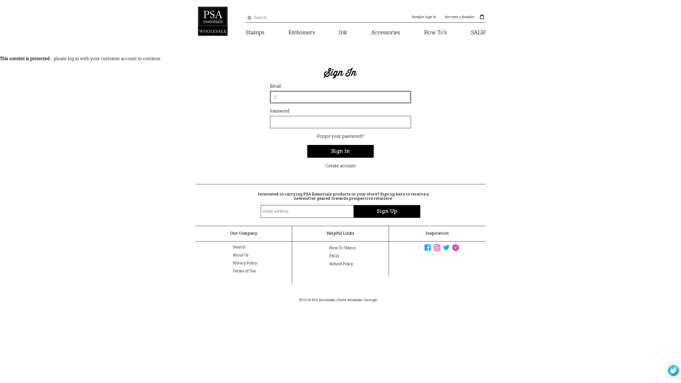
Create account (341, 166)
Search (239, 247)
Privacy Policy (245, 263)
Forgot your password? (340, 137)
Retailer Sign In (424, 17)
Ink (343, 33)
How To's (435, 33)
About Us (240, 255)
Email (275, 86)
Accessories (385, 33)
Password (280, 111)
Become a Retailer (459, 17)
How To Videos (342, 248)
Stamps (255, 33)
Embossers (301, 33)
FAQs (334, 256)
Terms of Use (244, 271)
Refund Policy (341, 264)
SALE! (478, 33)
